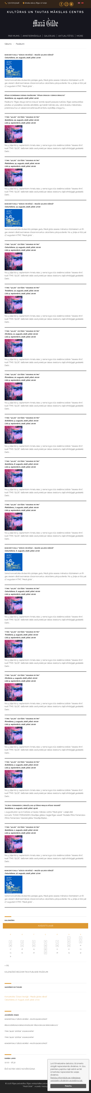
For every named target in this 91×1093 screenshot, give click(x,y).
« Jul (7, 965)
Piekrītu (68, 1086)
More (80, 36)
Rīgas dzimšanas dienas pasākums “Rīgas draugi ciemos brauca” (35, 95)
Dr (71, 3)
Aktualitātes (66, 36)
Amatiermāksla (32, 36)
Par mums (14, 36)
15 (69, 945)
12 (33, 945)
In (66, 3)
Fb (61, 3)
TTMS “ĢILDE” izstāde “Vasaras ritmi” (22, 117)
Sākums (8, 44)
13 (45, 945)
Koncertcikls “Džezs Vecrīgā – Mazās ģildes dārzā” (29, 55)
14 (57, 945)
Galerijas (49, 36)
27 (45, 953)
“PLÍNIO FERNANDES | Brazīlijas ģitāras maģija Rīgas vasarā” (33, 805)
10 (10, 945)
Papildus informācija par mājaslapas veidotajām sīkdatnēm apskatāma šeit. (66, 1079)
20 (45, 949)
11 (22, 945)
